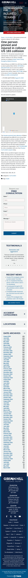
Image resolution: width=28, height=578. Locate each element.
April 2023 (6, 408)
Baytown (6, 525)
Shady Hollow (10, 549)
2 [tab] (8, 265)
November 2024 (8, 374)
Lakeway (18, 534)
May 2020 (6, 466)
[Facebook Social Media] (6, 516)
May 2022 (6, 428)
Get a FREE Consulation (14, 32)
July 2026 (6, 338)
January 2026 (7, 349)
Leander (6, 537)
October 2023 (7, 397)
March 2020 (7, 467)
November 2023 (8, 395)
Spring (18, 549)
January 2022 (7, 435)
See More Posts (14, 303)
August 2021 (7, 444)
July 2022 (6, 424)
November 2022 (8, 417)
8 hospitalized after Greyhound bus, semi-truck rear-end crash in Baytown (15, 293)
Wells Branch (18, 552)
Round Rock (10, 546)
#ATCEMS (20, 66)
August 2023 (7, 401)
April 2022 (6, 430)
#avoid (10, 73)
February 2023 (8, 412)
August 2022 (7, 422)
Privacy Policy (20, 572)
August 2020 (7, 460)
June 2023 (6, 404)
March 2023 (7, 410)
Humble (14, 531)
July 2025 (6, 359)
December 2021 (8, 437)
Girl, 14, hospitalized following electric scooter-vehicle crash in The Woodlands (14, 282)
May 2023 (6, 406)
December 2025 (8, 350)
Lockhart (21, 537)
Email (6, 211)
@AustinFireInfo (5, 67)
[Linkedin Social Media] (15, 516)
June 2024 (6, 383)
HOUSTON (14, 495)
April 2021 (6, 448)
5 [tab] (15, 265)
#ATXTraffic (20, 71)
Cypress (7, 531)
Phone (5, 203)
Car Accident (12, 175)
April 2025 (6, 365)
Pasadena (10, 540)
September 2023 (8, 399)
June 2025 (6, 361)
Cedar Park (9, 528)
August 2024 (7, 379)
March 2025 (7, 367)
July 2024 (6, 381)
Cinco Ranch (17, 528)
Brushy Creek (14, 525)
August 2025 (7, 358)
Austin (7, 178)
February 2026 (8, 347)
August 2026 (7, 336)
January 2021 (7, 451)
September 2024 (8, 377)
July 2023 (6, 403)
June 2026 (6, 340)
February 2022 (8, 433)
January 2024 (7, 392)
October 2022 (7, 419)
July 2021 (6, 446)
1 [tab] (6, 265)
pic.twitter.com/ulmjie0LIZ (11, 75)
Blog (10, 572)
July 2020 (6, 462)
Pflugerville (9, 543)
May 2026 (6, 341)
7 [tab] (19, 265)
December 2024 (8, 372)
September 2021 (8, 442)
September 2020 (8, 458)
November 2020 (8, 455)
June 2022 (6, 426)
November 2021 (8, 439)
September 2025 (8, 356)
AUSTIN (14, 505)
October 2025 (7, 354)
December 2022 (8, 415)
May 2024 (6, 385)
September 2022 (8, 421)
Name (6, 196)
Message (7, 218)
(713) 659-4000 (23, 146)
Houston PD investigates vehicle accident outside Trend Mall (15, 278)
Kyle (12, 534)
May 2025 (6, 363)
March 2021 (7, 449)
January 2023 (7, 413)
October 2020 (7, 457)
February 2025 (8, 368)
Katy (7, 534)
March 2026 (7, 345)
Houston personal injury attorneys (12, 135)
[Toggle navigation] (25, 3)
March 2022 (7, 431)
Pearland (17, 540)
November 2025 (8, 352)
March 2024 (7, 388)
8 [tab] (22, 265)
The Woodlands (8, 552)
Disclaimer (14, 572)
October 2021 (7, 440)
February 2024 (8, 390)
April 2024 (6, 386)
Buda (21, 525)
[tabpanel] (14, 255)
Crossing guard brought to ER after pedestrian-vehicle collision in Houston (15, 288)
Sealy (17, 546)
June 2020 (6, 464)
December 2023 (8, 394)
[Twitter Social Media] (11, 516)
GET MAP (13, 492)
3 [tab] (10, 265)
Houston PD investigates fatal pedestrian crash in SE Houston (15, 297)
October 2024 (7, 376)
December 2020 (8, 453)
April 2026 (6, 343)
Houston (14, 485)
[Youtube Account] (20, 516)
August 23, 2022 (19, 78)
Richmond (17, 543)
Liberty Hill (13, 537)
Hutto (20, 531)
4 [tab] (13, 265)
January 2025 (7, 370)
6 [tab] (17, 265)
